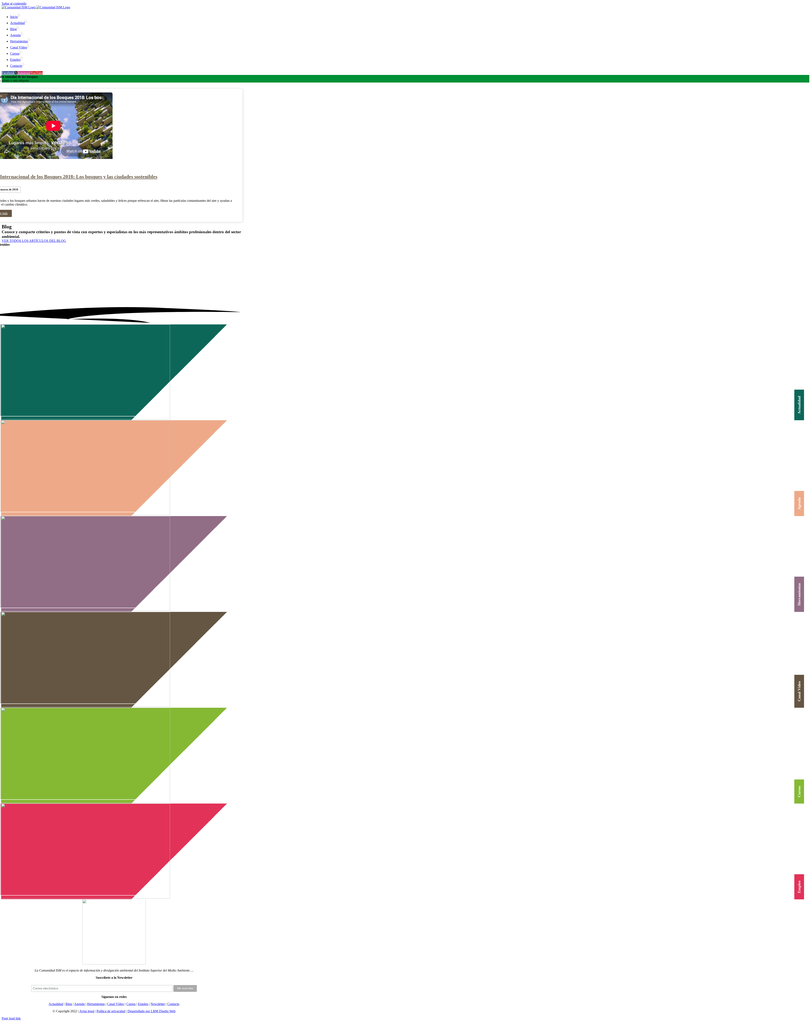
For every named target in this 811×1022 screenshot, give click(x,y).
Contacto (173, 1004)
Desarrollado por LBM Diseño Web (152, 1011)
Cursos (131, 1004)
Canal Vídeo (115, 1004)
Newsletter (158, 1004)
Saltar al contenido (14, 3)
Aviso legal (86, 1011)
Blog (68, 1004)
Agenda (79, 1004)
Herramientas (96, 1004)
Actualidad (56, 1004)
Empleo (143, 1004)
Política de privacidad (111, 1011)
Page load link (11, 1018)
